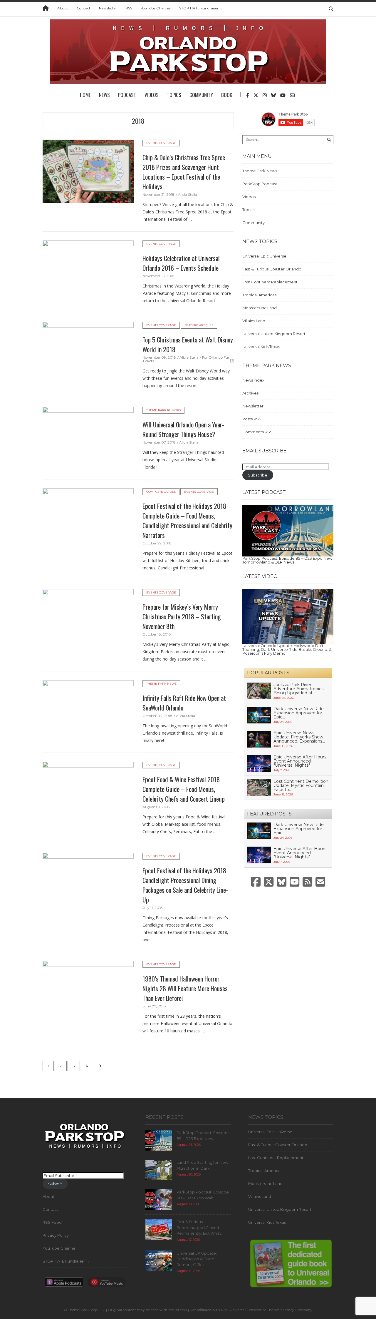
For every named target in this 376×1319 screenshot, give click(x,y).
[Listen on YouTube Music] (106, 1283)
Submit (55, 1183)
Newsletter (108, 8)
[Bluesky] (281, 882)
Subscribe (257, 475)
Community (201, 94)
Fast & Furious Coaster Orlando (271, 269)
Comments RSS (257, 431)
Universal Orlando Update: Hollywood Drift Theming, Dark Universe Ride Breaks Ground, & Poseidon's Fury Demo (287, 649)
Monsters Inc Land (259, 307)
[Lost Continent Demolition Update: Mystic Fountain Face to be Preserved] (259, 787)
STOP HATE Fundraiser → (201, 8)
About (62, 8)
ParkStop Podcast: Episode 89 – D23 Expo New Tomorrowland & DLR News (287, 560)
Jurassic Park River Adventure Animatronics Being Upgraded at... (298, 689)
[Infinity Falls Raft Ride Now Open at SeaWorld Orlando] (88, 711)
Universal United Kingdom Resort (274, 333)
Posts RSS (251, 419)
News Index (253, 380)
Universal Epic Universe (264, 256)
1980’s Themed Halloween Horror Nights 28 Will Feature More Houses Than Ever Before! (185, 988)
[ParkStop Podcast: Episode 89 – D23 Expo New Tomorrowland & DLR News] (287, 530)
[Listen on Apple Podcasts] (64, 1283)
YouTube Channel (156, 8)
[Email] (320, 882)
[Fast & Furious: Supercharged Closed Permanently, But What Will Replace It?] (158, 1228)
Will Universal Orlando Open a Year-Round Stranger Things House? (183, 429)
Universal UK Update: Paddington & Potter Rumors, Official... (197, 1259)
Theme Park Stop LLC (86, 1310)
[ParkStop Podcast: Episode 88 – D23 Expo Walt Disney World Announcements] (158, 1199)
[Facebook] (256, 882)
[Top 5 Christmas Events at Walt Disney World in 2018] (88, 353)
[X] (268, 882)
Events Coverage (161, 143)
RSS (128, 8)
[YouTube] (294, 882)
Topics (174, 94)
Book (226, 94)
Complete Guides (161, 492)
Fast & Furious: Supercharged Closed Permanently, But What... (200, 1227)
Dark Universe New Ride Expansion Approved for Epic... (298, 713)
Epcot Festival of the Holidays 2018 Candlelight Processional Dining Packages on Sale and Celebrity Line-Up (185, 885)
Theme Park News (161, 684)
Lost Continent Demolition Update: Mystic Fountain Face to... (300, 785)
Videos (152, 94)
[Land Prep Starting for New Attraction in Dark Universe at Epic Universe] (158, 1169)
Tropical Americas (259, 294)
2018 (138, 121)
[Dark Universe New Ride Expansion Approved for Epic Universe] (259, 714)
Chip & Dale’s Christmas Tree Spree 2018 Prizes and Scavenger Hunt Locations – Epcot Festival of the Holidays (183, 172)
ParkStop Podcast (259, 183)
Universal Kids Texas (261, 346)
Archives (250, 393)
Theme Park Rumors (163, 410)
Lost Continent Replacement (270, 282)
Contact (83, 8)
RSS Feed (52, 1222)
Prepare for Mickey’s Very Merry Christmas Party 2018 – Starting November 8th (181, 616)
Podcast (127, 94)
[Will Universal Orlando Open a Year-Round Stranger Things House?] (88, 438)
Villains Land (253, 320)
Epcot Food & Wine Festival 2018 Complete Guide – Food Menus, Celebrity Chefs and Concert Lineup (183, 789)
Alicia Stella (187, 194)
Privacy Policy (56, 1235)
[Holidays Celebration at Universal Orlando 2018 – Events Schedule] (88, 271)
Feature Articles (198, 325)
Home (85, 94)
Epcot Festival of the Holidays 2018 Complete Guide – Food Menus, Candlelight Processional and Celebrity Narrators (187, 520)
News (104, 94)
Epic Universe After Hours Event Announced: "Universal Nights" (299, 761)
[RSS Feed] (307, 882)
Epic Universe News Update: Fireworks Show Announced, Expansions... (299, 737)
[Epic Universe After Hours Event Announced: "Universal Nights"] (259, 762)
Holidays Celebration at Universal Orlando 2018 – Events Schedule (181, 263)
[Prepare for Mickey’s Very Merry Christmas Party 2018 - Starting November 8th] (88, 620)
